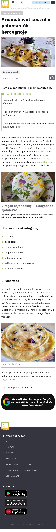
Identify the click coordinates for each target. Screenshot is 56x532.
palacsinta (18, 8)
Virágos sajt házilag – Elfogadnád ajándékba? (27, 208)
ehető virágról (44, 158)
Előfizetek (41, 2)
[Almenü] (15, 2)
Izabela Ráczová (43, 162)
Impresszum (11, 459)
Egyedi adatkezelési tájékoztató (22, 470)
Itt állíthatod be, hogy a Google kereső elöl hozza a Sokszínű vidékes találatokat (31, 402)
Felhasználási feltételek (18, 464)
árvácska (31, 8)
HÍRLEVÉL (10, 447)
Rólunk (9, 453)
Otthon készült (12, 13)
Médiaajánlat (12, 476)
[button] (52, 8)
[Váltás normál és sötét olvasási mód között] (22, 2)
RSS (7, 441)
